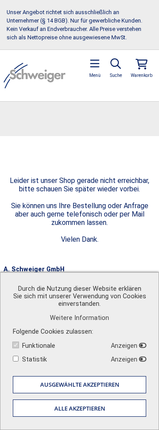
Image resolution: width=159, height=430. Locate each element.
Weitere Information (79, 318)
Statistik (34, 359)
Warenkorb (141, 75)
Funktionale (38, 346)
